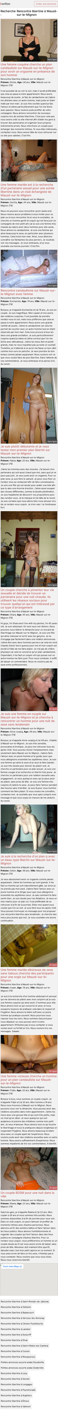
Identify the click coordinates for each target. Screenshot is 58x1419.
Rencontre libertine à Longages (16, 1384)
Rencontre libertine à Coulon (15, 1351)
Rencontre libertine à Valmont (16, 1406)
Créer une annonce (46, 3)
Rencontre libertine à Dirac (14, 1340)
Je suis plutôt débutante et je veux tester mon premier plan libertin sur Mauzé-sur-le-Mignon (25, 450)
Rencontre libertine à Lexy (14, 1373)
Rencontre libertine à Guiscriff (16, 1334)
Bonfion (5, 4)
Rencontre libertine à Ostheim (16, 1307)
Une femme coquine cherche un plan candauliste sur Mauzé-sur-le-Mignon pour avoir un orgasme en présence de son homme (28, 70)
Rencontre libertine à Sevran (15, 1378)
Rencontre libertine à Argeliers (16, 1395)
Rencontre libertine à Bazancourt (17, 1312)
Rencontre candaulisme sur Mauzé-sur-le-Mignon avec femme (28, 292)
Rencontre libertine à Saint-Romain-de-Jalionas (25, 1301)
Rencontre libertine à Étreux (15, 1401)
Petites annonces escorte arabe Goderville (22, 1367)
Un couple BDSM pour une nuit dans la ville (27, 1194)
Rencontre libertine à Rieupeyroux (18, 1356)
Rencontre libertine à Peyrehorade (18, 1390)
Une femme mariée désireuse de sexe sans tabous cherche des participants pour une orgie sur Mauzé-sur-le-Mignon (27, 975)
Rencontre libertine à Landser (16, 1329)
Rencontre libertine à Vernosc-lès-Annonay (22, 1318)
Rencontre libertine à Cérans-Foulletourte (22, 1323)
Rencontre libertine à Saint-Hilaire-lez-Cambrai (24, 1345)
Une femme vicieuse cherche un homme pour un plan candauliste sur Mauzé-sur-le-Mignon (29, 1079)
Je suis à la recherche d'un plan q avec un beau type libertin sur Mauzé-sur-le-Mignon (28, 860)
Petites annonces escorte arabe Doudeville (22, 1362)
